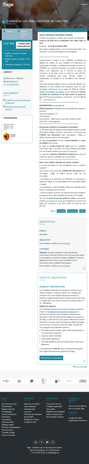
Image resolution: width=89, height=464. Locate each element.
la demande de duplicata (67, 151)
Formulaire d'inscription (23, 45)
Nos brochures (7, 430)
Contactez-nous (30, 422)
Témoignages (7, 412)
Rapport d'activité (8, 409)
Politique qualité (7, 425)
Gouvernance (7, 406)
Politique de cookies (31, 419)
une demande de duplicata (55, 201)
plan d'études (65, 243)
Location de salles (75, 418)
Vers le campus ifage (76, 408)
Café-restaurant (30, 406)
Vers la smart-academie (77, 406)
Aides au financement (54, 414)
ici (83, 330)
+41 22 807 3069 (12, 84)
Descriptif (61, 211)
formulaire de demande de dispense (62, 312)
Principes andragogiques (11, 427)
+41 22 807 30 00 (38, 453)
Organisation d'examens (77, 420)
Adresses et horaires (32, 404)
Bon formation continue (55, 417)
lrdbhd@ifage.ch (12, 81)
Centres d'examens (9, 414)
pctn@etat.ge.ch (49, 100)
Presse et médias (8, 435)
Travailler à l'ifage (8, 432)
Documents (72, 211)
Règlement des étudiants (55, 412)
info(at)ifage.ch (53, 453)
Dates (82, 211)
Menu (85, 4)
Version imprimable (81, 367)
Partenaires (6, 417)
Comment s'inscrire (53, 404)
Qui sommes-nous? (9, 404)
